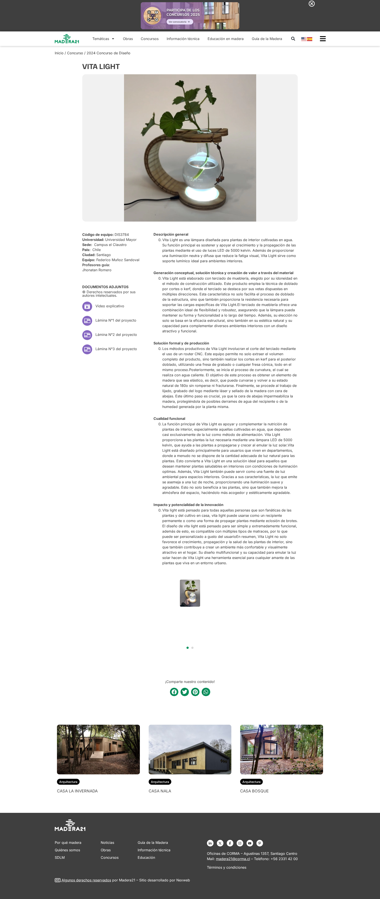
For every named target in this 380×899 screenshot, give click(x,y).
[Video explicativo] (87, 306)
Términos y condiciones (226, 867)
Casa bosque (254, 791)
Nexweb (183, 880)
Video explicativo (109, 306)
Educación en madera (226, 38)
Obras (128, 38)
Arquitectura (68, 782)
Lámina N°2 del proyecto (116, 334)
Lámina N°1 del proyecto (115, 320)
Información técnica (183, 38)
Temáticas (100, 38)
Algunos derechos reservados (86, 880)
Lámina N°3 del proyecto (116, 349)
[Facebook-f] (230, 843)
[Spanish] (310, 38)
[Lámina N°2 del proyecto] (87, 335)
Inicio (59, 53)
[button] (293, 38)
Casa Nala (160, 791)
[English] (304, 38)
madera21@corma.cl (233, 859)
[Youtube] (250, 843)
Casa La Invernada (77, 791)
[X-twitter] (220, 843)
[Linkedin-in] (210, 843)
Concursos (150, 38)
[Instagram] (240, 843)
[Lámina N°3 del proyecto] (87, 349)
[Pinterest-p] (259, 843)
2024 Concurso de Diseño (108, 53)
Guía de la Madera (267, 38)
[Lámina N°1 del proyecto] (87, 321)
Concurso (75, 53)
